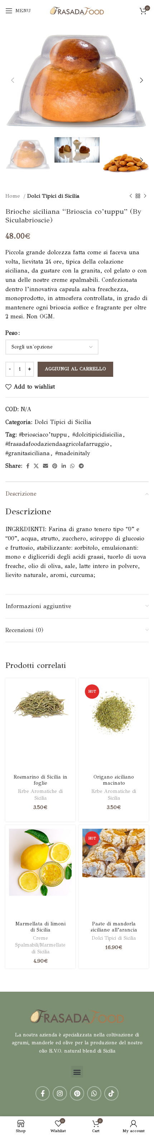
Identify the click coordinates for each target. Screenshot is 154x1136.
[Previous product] (130, 195)
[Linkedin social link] (63, 466)
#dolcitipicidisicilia (97, 434)
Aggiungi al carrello (75, 369)
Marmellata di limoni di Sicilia (40, 926)
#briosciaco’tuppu (43, 434)
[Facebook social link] (28, 466)
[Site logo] (77, 10)
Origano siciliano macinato (113, 780)
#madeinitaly (72, 453)
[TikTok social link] (111, 1093)
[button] (77, 1072)
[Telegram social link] (81, 466)
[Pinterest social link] (54, 466)
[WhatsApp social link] (72, 466)
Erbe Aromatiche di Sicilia (40, 794)
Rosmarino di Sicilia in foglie (40, 780)
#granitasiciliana (27, 453)
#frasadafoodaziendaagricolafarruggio (57, 444)
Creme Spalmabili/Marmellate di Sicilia (40, 945)
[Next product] (145, 195)
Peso (11, 332)
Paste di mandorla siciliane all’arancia (114, 926)
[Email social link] (45, 466)
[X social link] (36, 466)
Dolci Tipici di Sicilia (53, 196)
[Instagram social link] (60, 1093)
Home (13, 196)
